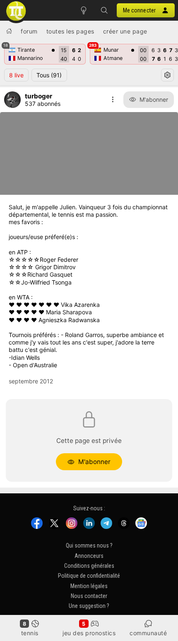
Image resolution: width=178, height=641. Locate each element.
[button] (104, 10)
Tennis (29, 632)
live (16, 75)
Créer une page (125, 31)
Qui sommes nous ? (89, 546)
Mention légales (89, 586)
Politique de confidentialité (89, 576)
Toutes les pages (70, 31)
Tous (49, 75)
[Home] (9, 31)
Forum (29, 31)
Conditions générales (89, 565)
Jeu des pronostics (89, 632)
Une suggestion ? (89, 606)
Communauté (148, 632)
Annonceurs (89, 556)
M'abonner (154, 99)
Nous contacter (89, 596)
